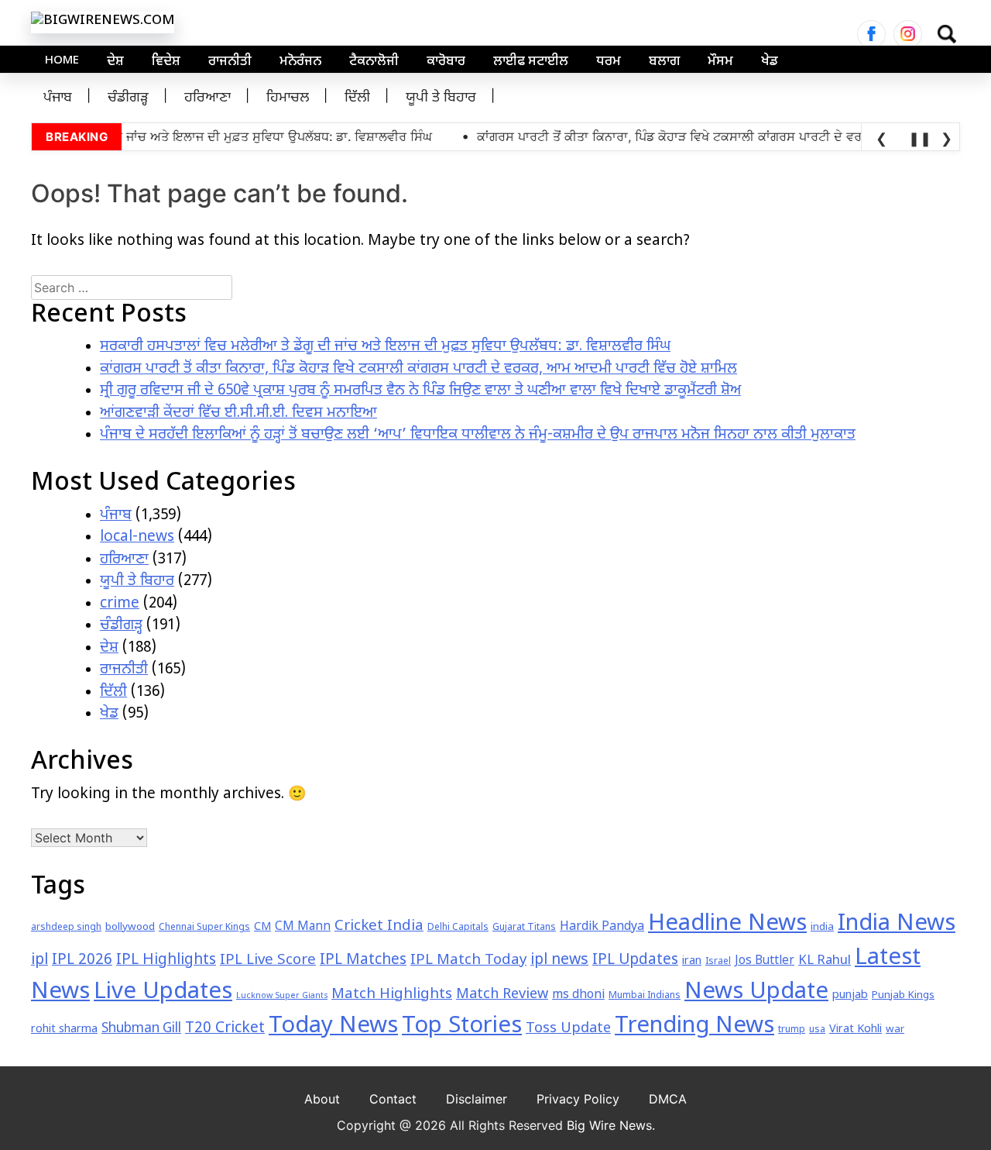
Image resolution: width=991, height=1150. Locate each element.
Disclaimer (476, 1099)
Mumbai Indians (645, 996)
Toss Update (568, 1029)
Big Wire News (609, 1125)
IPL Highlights (166, 960)
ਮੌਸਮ (720, 62)
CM (262, 927)
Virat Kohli (855, 1029)
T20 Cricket (225, 1028)
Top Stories (462, 1027)
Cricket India (378, 926)
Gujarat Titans (524, 927)
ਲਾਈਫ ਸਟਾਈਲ (530, 62)
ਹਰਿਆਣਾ (207, 98)
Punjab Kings (903, 995)
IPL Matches (363, 960)
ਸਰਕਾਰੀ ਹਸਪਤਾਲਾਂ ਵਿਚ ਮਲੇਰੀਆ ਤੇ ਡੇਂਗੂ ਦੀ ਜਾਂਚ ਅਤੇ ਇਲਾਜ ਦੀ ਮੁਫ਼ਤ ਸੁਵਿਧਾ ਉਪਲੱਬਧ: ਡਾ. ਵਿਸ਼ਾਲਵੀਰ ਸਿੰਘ (385, 346)
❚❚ (917, 138)
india (822, 927)
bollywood (130, 927)
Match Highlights (391, 994)
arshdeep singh (66, 927)
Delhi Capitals (458, 927)
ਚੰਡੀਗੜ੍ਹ (128, 98)
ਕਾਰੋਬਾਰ (446, 62)
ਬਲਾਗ (664, 62)
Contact (393, 1099)
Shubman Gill (141, 1029)
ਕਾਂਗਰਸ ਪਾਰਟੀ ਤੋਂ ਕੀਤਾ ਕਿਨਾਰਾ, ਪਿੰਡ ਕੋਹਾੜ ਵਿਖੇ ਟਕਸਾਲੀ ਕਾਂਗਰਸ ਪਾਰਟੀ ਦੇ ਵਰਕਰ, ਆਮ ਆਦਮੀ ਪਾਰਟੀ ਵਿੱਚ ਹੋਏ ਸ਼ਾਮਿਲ (418, 369)
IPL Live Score (268, 960)
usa (817, 1030)
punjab (850, 995)
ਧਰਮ (608, 62)
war (895, 1029)
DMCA (668, 1099)
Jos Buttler (764, 961)
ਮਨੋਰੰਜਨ (300, 62)
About (322, 1099)
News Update (756, 992)
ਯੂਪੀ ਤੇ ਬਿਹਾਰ (441, 98)
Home (62, 60)
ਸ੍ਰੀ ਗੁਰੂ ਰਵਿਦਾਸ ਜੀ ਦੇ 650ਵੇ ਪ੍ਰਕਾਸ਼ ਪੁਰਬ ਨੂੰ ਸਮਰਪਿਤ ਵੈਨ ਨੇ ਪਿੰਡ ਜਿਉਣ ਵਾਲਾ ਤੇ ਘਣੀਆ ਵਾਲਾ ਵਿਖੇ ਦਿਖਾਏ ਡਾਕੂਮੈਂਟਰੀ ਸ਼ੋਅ (420, 391)
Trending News (694, 1027)
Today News (333, 1027)
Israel (718, 961)
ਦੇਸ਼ (115, 62)
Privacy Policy (578, 1099)
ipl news (559, 960)
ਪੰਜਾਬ (57, 98)
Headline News (727, 924)
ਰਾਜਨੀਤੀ (230, 62)
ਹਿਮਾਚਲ (287, 98)
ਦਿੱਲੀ (357, 98)
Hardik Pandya (602, 927)
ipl (39, 960)
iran (691, 961)
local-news (137, 537)
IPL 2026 (82, 960)
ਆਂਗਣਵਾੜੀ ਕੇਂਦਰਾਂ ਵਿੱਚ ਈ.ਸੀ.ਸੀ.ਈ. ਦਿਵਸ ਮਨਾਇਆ (238, 413)
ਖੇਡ (769, 62)
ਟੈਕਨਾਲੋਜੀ (374, 62)
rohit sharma (64, 1029)
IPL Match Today (468, 960)
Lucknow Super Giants (281, 995)
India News (896, 924)
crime (119, 604)
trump (791, 1030)
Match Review (502, 995)
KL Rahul (824, 960)
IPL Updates (635, 960)
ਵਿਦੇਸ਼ (166, 62)
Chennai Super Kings (204, 927)
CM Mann (303, 927)
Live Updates (163, 992)
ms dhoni (578, 995)
